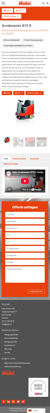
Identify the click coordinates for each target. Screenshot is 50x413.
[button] (3, 2)
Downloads (34, 159)
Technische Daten (19, 159)
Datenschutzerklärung (12, 367)
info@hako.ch (7, 324)
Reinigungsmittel (10, 342)
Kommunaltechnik (11, 338)
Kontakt (7, 353)
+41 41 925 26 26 (8, 321)
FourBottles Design (25, 410)
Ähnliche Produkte (11, 164)
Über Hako (8, 349)
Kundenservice (9, 345)
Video (6, 159)
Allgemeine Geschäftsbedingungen (17, 363)
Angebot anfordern (36, 291)
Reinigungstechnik (11, 335)
